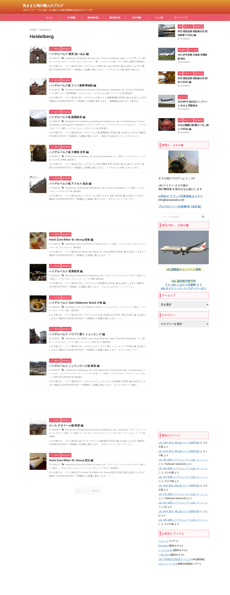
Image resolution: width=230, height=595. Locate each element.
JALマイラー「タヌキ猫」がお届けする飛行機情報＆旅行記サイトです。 (115, 585)
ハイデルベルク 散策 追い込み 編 (69, 54)
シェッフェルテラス (110, 124)
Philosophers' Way (118, 370)
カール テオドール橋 (131, 275)
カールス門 (131, 58)
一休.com (163, 554)
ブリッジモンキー (114, 433)
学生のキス (96, 342)
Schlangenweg (135, 370)
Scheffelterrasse (128, 121)
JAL (98, 58)
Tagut (111, 338)
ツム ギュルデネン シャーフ (114, 307)
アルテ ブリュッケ (112, 275)
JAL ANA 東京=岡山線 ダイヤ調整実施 (178, 442)
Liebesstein (122, 429)
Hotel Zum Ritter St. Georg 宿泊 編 (71, 460)
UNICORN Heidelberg (126, 338)
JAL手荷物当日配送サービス (174, 559)
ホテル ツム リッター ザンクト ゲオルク (91, 468)
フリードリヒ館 (117, 93)
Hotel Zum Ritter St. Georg (88, 244)
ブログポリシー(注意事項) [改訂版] (179, 206)
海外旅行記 (93, 17)
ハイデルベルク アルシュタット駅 (82, 61)
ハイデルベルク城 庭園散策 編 (67, 117)
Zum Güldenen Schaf (91, 307)
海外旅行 (140, 61)
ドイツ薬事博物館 (68, 93)
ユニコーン (85, 342)
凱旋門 (132, 61)
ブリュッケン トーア (80, 279)
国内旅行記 (114, 17)
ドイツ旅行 (54, 93)
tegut (122, 58)
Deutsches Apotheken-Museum (80, 89)
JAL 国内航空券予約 (183, 281)
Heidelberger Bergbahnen (103, 121)
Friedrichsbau (102, 89)
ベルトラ (163, 541)
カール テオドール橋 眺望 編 (66, 425)
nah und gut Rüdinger (98, 338)
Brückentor (82, 275)
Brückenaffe (83, 429)
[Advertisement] (88, 217)
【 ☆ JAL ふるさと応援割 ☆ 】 (183, 284)
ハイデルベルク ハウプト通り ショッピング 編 (77, 334)
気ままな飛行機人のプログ (43, 6)
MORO (84, 338)
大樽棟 (63, 159)
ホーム (49, 17)
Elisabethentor (71, 121)
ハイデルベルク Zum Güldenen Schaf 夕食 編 (77, 302)
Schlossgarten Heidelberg (72, 124)
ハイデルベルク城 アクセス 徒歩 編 (70, 183)
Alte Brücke (70, 275)
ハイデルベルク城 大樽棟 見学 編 (69, 152)
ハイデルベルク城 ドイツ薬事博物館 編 (72, 85)
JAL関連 (71, 17)
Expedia (163, 545)
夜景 (93, 279)
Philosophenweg (101, 370)
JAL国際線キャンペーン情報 (183, 269)
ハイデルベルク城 (107, 61)
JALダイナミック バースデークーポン (183, 288)
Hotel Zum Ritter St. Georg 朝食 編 (71, 239)
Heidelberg (70, 58)
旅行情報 (137, 17)
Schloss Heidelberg (110, 58)
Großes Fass (71, 156)
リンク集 (158, 17)
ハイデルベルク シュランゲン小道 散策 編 (74, 365)
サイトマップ (180, 17)
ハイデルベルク (59, 61)
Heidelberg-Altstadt (85, 58)
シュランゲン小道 (89, 373)
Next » (96, 490)
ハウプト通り (122, 61)
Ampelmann (70, 370)
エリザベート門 (93, 124)
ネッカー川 (85, 433)
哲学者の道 (68, 377)
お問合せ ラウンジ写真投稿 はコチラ (180, 196)
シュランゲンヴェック (70, 373)
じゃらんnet (165, 550)
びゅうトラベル (167, 563)
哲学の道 (58, 377)
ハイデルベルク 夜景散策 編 (66, 271)
